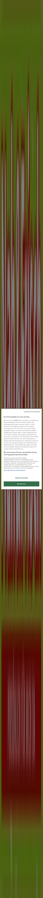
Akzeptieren (21, 484)
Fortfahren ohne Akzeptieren (32, 411)
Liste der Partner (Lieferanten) (14, 470)
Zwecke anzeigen (21, 478)
